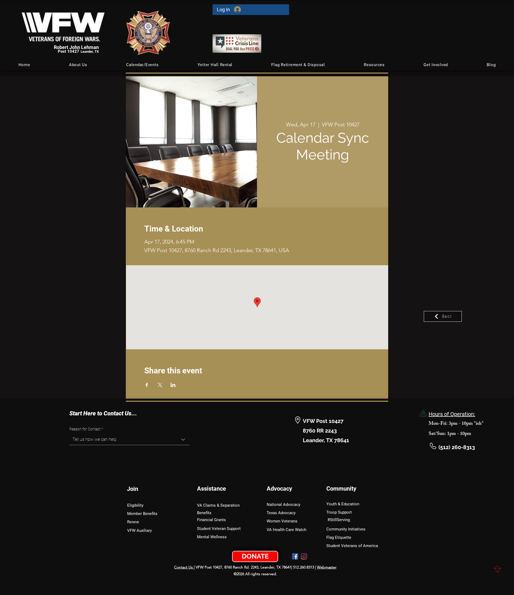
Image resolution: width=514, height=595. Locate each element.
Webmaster (327, 567)
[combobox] (129, 439)
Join (132, 489)
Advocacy (279, 488)
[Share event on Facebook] (146, 385)
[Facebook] (295, 556)
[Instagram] (304, 556)
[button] (142, 64)
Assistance (211, 488)
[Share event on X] (159, 385)
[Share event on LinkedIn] (173, 385)
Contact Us (184, 567)
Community (341, 488)
